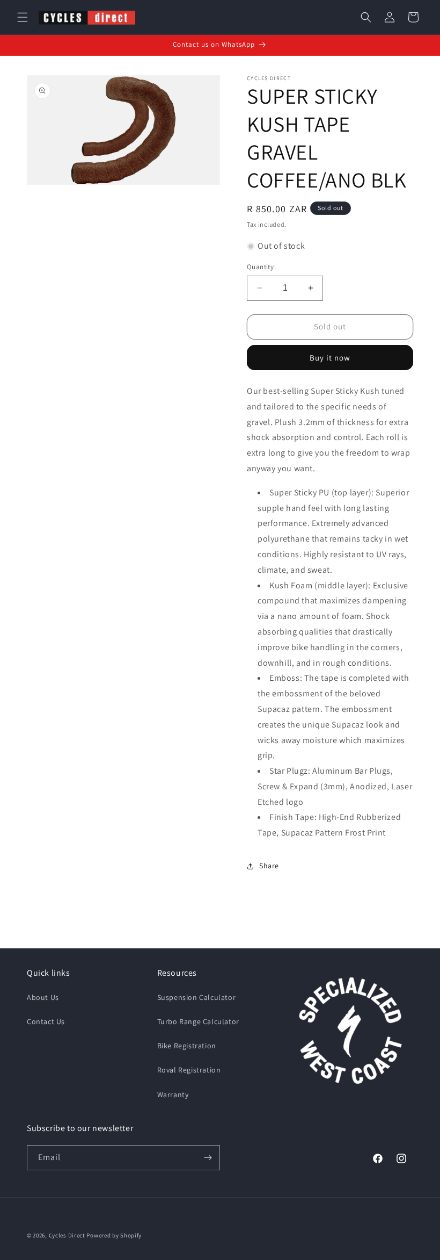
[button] (22, 17)
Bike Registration (186, 1045)
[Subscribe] (207, 1157)
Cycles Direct (67, 1235)
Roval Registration (189, 1070)
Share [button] (269, 865)
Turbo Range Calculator (198, 1021)
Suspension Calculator (196, 997)
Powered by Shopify (114, 1235)
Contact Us (46, 1021)
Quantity (260, 266)
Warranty (173, 1094)
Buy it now (330, 357)
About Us (43, 997)
